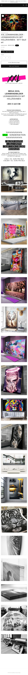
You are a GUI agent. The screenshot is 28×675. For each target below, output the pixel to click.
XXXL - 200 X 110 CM (7, 51)
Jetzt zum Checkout (14, 66)
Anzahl (2, 54)
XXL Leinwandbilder (12, 672)
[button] (1, 5)
